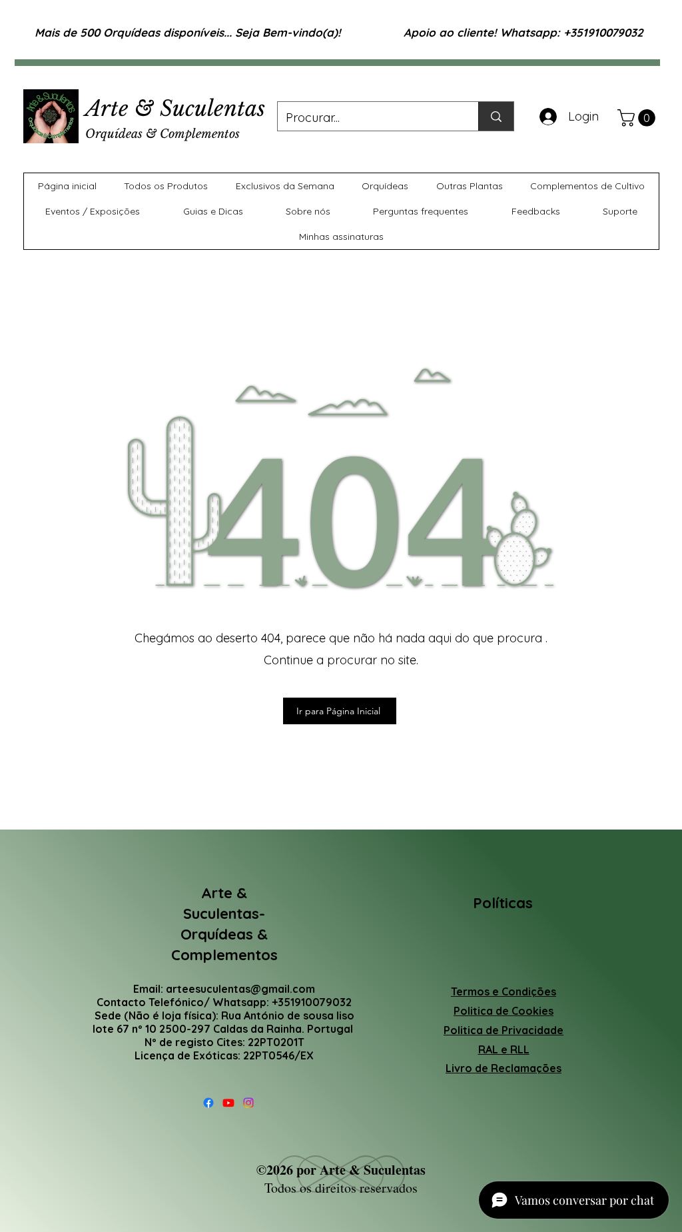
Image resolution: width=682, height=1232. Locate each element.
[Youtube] (228, 1102)
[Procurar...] (495, 116)
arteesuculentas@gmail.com (240, 988)
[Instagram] (248, 1102)
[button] (638, 118)
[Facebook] (208, 1102)
